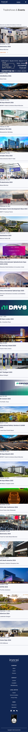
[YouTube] (14, 711)
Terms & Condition (14, 695)
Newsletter (14, 707)
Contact (18, 2)
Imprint (14, 692)
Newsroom (14, 704)
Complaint (14, 683)
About (14, 668)
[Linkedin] (11, 711)
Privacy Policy (14, 697)
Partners (14, 673)
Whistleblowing (14, 685)
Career (14, 670)
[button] (25, 2)
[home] (4, 2)
